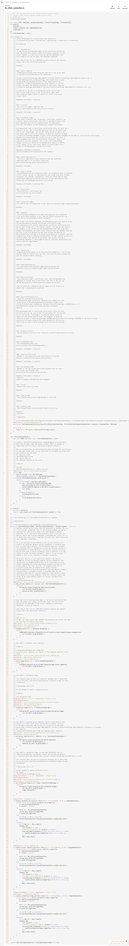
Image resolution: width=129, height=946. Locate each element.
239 (7, 440)
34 (8, 72)
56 (8, 112)
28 (8, 62)
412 (7, 750)
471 (7, 856)
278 (7, 510)
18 (8, 44)
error (28, 489)
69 (8, 135)
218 (7, 402)
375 (7, 684)
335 (7, 612)
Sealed (51, 512)
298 (7, 546)
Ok (23, 494)
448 (7, 815)
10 (8, 29)
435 (7, 792)
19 (8, 46)
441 (7, 802)
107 (7, 203)
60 (8, 119)
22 (8, 51)
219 (7, 404)
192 (7, 356)
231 (7, 426)
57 (8, 114)
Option (27, 438)
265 (7, 487)
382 (7, 697)
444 (7, 808)
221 (7, 408)
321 (7, 587)
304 (7, 557)
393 (7, 716)
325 (7, 594)
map (35, 487)
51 (8, 103)
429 (7, 781)
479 (7, 871)
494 (7, 897)
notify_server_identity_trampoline (37, 879)
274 (7, 503)
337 (7, 616)
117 (7, 221)
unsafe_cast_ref (59, 818)
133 (7, 250)
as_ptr (28, 827)
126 (7, 237)
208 (7, 384)
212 (7, 392)
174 (7, 324)
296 (7, 542)
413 (7, 752)
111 (7, 211)
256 (7, 471)
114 (7, 216)
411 (7, 749)
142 (7, 266)
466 (7, 847)
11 (8, 31)
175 (7, 325)
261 (7, 480)
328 (7, 600)
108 (7, 205)
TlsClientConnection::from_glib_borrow (34, 818)
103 (7, 196)
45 (8, 92)
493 (7, 896)
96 (8, 184)
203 (7, 376)
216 (7, 399)
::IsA (23, 512)
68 (8, 133)
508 (7, 923)
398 (7, 725)
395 (7, 720)
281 (7, 515)
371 (7, 677)
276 (7, 506)
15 (8, 38)
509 (7, 924)
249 (7, 458)
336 (7, 614)
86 (8, 166)
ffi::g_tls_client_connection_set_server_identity (37, 740)
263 (7, 483)
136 (7, 255)
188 (7, 349)
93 (8, 178)
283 (7, 519)
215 (7, 397)
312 (7, 571)
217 (7, 401)
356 (7, 650)
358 (7, 654)
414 (7, 754)
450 (7, 818)
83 (8, 160)
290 (7, 532)
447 (7, 813)
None (55, 438)
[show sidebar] (2, 2)
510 (7, 926)
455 (7, 827)
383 (7, 698)
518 (7, 940)
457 (7, 831)
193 (7, 358)
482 (7, 876)
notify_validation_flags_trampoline (38, 928)
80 (8, 155)
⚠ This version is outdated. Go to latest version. (117, 942)
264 (7, 485)
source (24, 591)
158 (7, 295)
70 (8, 137)
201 (7, 372)
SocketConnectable (37, 22)
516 (7, 937)
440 (7, 801)
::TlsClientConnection (37, 512)
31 (8, 67)
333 (7, 609)
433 (7, 788)
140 (7, 263)
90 (8, 173)
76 (8, 148)
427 (7, 777)
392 (7, 714)
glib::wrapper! (15, 37)
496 (7, 901)
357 (7, 652)
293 (7, 537)
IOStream (26, 22)
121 (7, 228)
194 (7, 359)
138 (7, 259)
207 (7, 383)
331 (7, 605)
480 (7, 872)
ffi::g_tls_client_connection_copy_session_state (36, 587)
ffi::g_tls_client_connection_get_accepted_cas (64, 632)
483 (7, 878)
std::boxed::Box (19, 33)
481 (7, 874)
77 (8, 150)
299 (7, 548)
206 (7, 381)
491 (7, 892)
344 (7, 628)
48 (8, 98)
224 (7, 413)
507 (7, 921)
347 (7, 634)
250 (7, 460)
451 (7, 820)
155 (7, 289)
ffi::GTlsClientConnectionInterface (77, 424)
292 (7, 535)
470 (7, 854)
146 (7, 273)
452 (7, 822)
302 (7, 553)
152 (7, 284)
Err (23, 497)
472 (7, 858)
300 (7, 549)
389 (7, 709)
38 (8, 80)
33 (8, 71)
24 (8, 55)
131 (7, 246)
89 (8, 171)
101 (7, 193)
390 (7, 711)
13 (8, 35)
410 (7, 747)
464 (7, 844)
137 (7, 257)
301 (7, 551)
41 (8, 85)
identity (25, 743)
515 (7, 935)
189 (7, 350)
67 (8, 132)
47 (8, 96)
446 (7, 811)
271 (7, 497)
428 (7, 779)
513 (7, 931)
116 (7, 220)
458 (7, 833)
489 (7, 888)
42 (8, 87)
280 (7, 514)
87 (8, 168)
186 (7, 345)
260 (7, 478)
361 (7, 659)
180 (7, 334)
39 (8, 81)
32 (8, 69)
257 (7, 472)
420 (7, 765)
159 (7, 297)
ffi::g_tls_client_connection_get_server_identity (48, 664)
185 (7, 343)
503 (7, 914)
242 (7, 445)
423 (7, 770)
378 (7, 689)
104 (7, 198)
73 (8, 142)
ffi (20, 22)
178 (7, 331)
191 (7, 354)
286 (7, 524)
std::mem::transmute (33, 831)
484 (7, 879)
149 (7, 279)
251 (7, 462)
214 (7, 395)
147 (7, 275)
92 (8, 176)
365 (7, 666)
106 (7, 202)
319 (7, 584)
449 (7, 817)
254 (7, 467)
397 (7, 723)
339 (7, 619)
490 (7, 890)
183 (7, 340)
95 (8, 182)
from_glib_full (30, 494)
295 (7, 541)
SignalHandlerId (35, 28)
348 (7, 636)
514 (7, 933)
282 (7, 517)
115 (7, 218)
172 (7, 320)
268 (7, 492)
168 (7, 313)
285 (7, 523)
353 (7, 645)
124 (7, 234)
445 (7, 810)
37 (8, 78)
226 (7, 417)
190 (7, 352)
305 (7, 558)
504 (7, 915)
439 (7, 799)
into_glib (30, 790)
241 (7, 444)
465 (7, 845)
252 (7, 463)
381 (7, 695)
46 (8, 94)
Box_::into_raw (27, 836)
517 (7, 939)
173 (7, 322)
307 (7, 562)
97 (8, 185)
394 (7, 718)
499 (7, 906)
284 (7, 521)
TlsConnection (65, 22)
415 (7, 756)
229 (7, 422)
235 (7, 433)
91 (8, 175)
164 (7, 306)
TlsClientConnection (29, 424)
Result (19, 478)
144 (7, 270)
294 (7, 539)
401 (7, 731)
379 (7, 691)
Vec (34, 628)
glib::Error (42, 478)
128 (7, 241)
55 (8, 110)
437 (7, 795)
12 (8, 33)
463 (7, 842)
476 (7, 865)
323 (7, 591)
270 (7, 496)
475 (7, 863)
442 (7, 804)
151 (7, 282)
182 (7, 338)
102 (7, 194)
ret (37, 494)
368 (7, 671)
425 (7, 774)
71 (8, 139)
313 (7, 573)
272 (7, 499)
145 (7, 272)
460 (7, 836)
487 (7, 885)
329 (7, 601)
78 (8, 151)
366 (7, 668)
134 (7, 252)
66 (8, 130)
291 (7, 533)
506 (7, 919)
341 (7, 623)
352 (7, 643)
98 (8, 187)
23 (8, 53)
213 (7, 393)
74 (8, 144)
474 (7, 862)
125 (7, 236)
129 (7, 243)
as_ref (36, 485)
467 (7, 849)
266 (7, 489)
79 (8, 153)
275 (7, 505)
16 (8, 40)
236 (7, 435)
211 (7, 390)
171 (7, 318)
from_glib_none (24, 664)
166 (7, 309)
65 (8, 128)
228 (7, 420)
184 (7, 341)
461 (7, 838)
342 (7, 625)
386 (7, 704)
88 (8, 169)
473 (7, 860)
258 (7, 474)
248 (7, 456)
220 (7, 406)
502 (7, 912)
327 (7, 598)
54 (8, 108)
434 (7, 790)
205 (7, 379)
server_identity (28, 487)
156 (7, 291)
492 (7, 894)
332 (7, 607)
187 (7, 347)
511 (7, 928)
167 (7, 311)
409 (7, 745)
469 (7, 853)
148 (7, 277)
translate (16, 29)
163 (7, 304)
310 (7, 567)
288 (7, 528)
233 (7, 429)
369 (7, 673)
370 (7, 675)
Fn (39, 801)
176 (7, 327)
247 (7, 454)
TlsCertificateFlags (52, 22)
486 (7, 883)
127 (7, 239)
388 (7, 707)
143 (7, 268)
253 (7, 465)
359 (7, 655)
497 (7, 903)
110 (7, 209)
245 (7, 451)
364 (7, 664)
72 (8, 141)
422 (7, 768)
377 (7, 688)
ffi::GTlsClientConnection (53, 424)
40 (8, 83)
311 (7, 569)
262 (7, 481)
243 (7, 447)
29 (8, 63)
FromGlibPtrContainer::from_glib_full (32, 632)
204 (7, 377)
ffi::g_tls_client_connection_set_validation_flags (37, 786)
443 (7, 806)
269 (7, 494)
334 (7, 610)
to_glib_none (44, 485)
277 (7, 508)
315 (7, 576)
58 (8, 115)
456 (7, 829)
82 (8, 159)
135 (7, 254)
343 (7, 627)
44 (8, 90)
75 (8, 146)
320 (7, 585)
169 (7, 315)
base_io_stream (27, 485)
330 (7, 603)
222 (7, 410)
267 (7, 490)
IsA (34, 474)
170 (7, 316)
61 (8, 121)
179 (7, 332)
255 (7, 469)
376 (7, 686)
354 (7, 646)
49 (8, 99)
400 (7, 729)
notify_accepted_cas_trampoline (36, 833)
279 (7, 512)
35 (8, 74)
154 (7, 288)
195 (7, 361)
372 (7, 679)
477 (7, 867)
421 (7, 766)
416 (7, 758)
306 (7, 560)
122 (7, 230)
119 (7, 225)
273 (7, 501)
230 (7, 424)
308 (7, 564)
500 (7, 908)
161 (7, 300)
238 (7, 438)
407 (7, 741)
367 (7, 670)
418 (7, 761)
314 (7, 575)
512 (7, 930)
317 (7, 580)
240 (7, 442)
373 (7, 680)
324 (7, 593)
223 (7, 411)
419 (7, 763)
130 (7, 245)
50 (8, 101)
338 (7, 618)
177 (7, 329)
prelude (16, 26)
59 (8, 117)
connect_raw (24, 28)
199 (7, 368)
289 (7, 530)
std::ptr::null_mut (38, 481)
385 (7, 702)
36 (8, 76)
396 (7, 722)
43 (8, 89)
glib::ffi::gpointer (36, 811)
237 (7, 437)
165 (7, 307)
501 (7, 910)
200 (7, 370)
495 (7, 899)
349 (7, 637)
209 (7, 386)
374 (7, 682)
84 (8, 162)
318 (7, 582)
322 (7, 589)
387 (7, 706)
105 (7, 200)
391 (7, 713)
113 (7, 214)
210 (7, 388)
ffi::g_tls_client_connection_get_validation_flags (45, 711)
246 (7, 453)
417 (7, 759)
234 (7, 431)
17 (8, 42)
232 (7, 428)
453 (7, 824)
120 (7, 227)
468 (7, 851)
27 (8, 60)
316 (7, 578)
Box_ (26, 824)
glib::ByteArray (41, 628)
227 (7, 419)
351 (7, 641)
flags (24, 790)
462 (7, 840)
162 (7, 302)
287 (7, 526)
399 (7, 727)
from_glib (22, 711)
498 (7, 905)
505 (7, 917)
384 (7, 700)
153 (7, 286)
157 (7, 293)
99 (8, 189)
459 (7, 835)
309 (7, 566)
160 (7, 298)
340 (7, 621)
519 (7, 942)
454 (7, 826)
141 (7, 264)
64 (8, 126)
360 (7, 657)
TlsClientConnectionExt (26, 526)
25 (8, 56)
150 (7, 280)
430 (7, 783)
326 (7, 596)
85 (8, 164)
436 (7, 793)
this (50, 818)
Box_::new (35, 824)
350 (7, 639)
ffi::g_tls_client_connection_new (39, 483)
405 (7, 738)
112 (7, 212)
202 (7, 374)
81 (8, 157)
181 (7, 336)
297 (7, 544)
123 (7, 232)
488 (7, 887)
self (23, 589)
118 (7, 223)
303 (7, 555)
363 (7, 662)
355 (7, 648)
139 (7, 261)
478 (7, 869)
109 (7, 207)
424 (7, 772)
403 (7, 734)
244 (7, 449)
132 (7, 248)
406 (7, 740)
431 (7, 784)
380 (7, 693)
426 (7, 775)
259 (7, 476)
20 (8, 47)
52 (8, 105)
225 (7, 415)
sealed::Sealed (61, 526)
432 (7, 786)
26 (8, 58)
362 (7, 661)
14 (8, 37)
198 (7, 367)
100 (7, 191)
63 (8, 124)
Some (23, 831)
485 (7, 881)
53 (8, 107)
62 (8, 123)
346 (7, 632)
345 (7, 630)
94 (8, 180)
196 (7, 363)
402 (7, 732)
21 (8, 49)
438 (7, 797)
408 (7, 743)
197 (7, 365)
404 (7, 736)
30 (8, 65)
